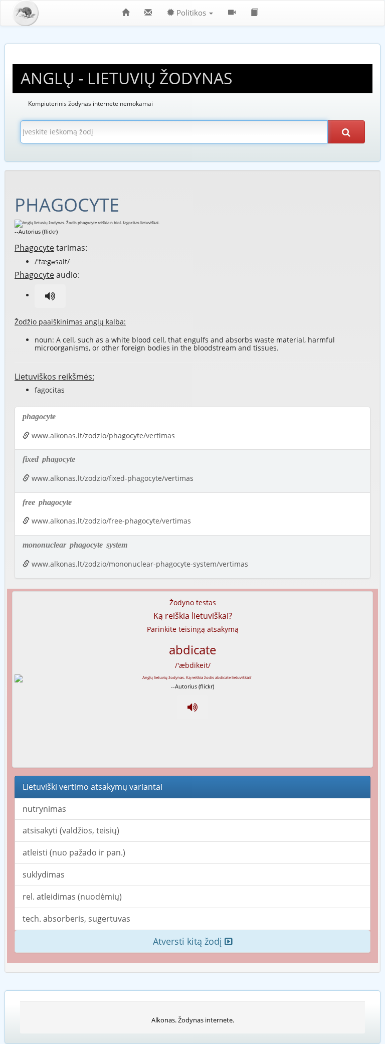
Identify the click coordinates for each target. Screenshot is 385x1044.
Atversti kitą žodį (189, 941)
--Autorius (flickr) (36, 231)
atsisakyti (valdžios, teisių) (71, 830)
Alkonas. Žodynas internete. (192, 1019)
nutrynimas (44, 808)
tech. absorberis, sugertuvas (76, 918)
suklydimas (44, 874)
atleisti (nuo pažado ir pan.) (74, 852)
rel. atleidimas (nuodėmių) (72, 896)
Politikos (191, 13)
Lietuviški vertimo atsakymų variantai (92, 786)
